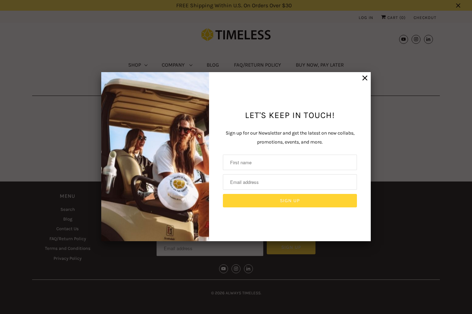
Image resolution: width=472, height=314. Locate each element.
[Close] (364, 78)
